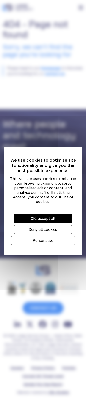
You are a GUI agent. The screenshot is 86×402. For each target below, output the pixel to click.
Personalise (43, 240)
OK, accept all (43, 218)
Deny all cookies (43, 229)
